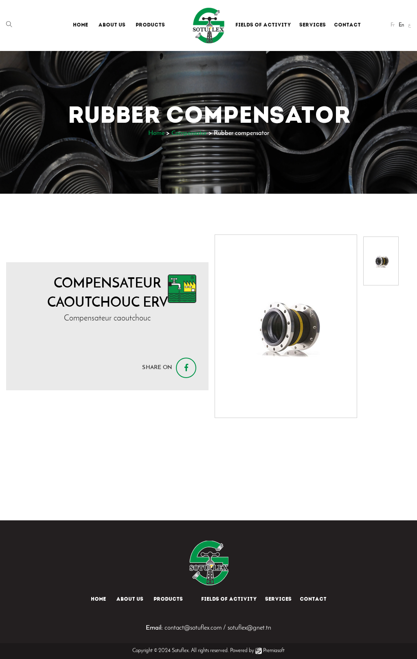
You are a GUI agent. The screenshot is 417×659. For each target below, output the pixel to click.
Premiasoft (274, 650)
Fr (393, 25)
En (401, 25)
